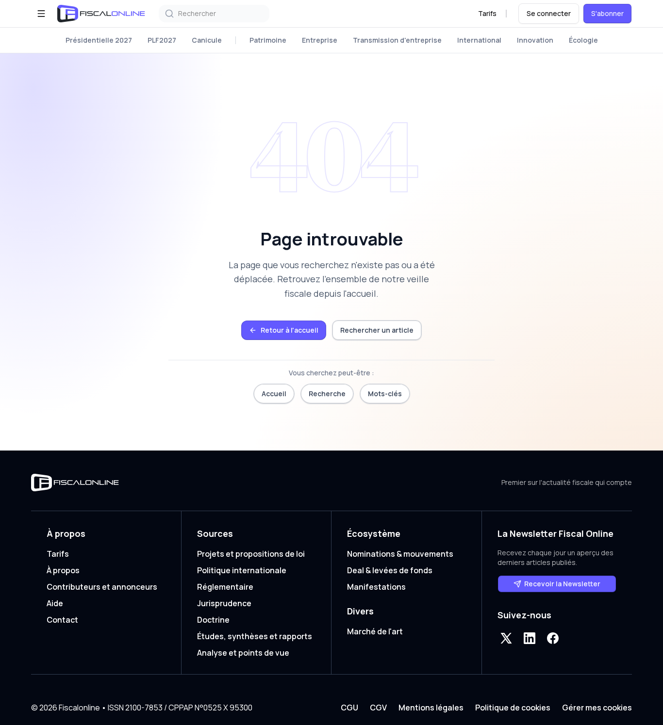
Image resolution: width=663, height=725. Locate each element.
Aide (55, 603)
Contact (62, 619)
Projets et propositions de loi (251, 553)
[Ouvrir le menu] (41, 13)
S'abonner (607, 13)
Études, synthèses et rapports (254, 636)
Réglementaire (225, 586)
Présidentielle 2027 (99, 40)
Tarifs (487, 13)
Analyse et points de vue (243, 652)
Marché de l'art (375, 631)
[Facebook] (553, 638)
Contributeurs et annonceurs (102, 586)
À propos (63, 570)
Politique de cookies (512, 707)
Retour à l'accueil (289, 330)
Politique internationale (241, 570)
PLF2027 (162, 40)
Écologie (583, 40)
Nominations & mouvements (400, 553)
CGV (378, 707)
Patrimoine (267, 40)
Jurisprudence (224, 603)
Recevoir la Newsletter (562, 583)
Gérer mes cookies (597, 707)
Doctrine (213, 619)
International (479, 40)
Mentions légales (431, 707)
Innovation (535, 40)
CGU (349, 707)
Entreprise (319, 40)
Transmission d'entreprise (397, 40)
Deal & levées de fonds (389, 570)
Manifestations (376, 586)
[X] (506, 638)
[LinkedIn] (529, 638)
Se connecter (549, 13)
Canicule (207, 40)
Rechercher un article (377, 330)
